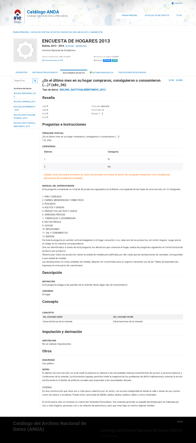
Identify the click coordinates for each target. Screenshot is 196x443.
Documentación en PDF (53, 60)
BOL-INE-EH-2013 (81, 32)
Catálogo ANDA (43, 12)
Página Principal (129, 15)
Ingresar (178, 3)
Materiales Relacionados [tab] (45, 72)
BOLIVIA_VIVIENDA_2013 (24, 101)
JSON (179, 80)
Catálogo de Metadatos (157, 15)
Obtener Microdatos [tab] (102, 73)
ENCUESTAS (66, 32)
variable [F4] (96, 32)
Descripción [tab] (21, 72)
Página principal (21, 32)
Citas (179, 15)
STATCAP (69, 46)
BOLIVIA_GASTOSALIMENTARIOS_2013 (83, 89)
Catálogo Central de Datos (45, 32)
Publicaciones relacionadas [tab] (132, 72)
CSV (172, 80)
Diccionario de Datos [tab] (74, 73)
